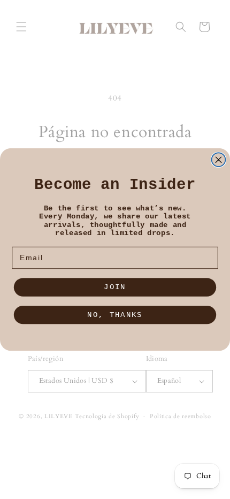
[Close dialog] (219, 160)
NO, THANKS (114, 315)
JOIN (115, 287)
